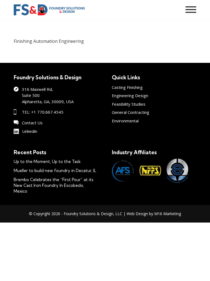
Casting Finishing (127, 87)
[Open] (190, 9)
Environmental (125, 120)
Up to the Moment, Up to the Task (47, 161)
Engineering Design (130, 95)
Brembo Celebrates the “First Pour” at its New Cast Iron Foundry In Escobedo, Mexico (54, 185)
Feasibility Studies (128, 104)
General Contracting (130, 112)
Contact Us (32, 122)
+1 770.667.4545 (47, 112)
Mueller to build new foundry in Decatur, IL (55, 170)
